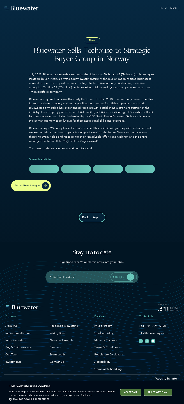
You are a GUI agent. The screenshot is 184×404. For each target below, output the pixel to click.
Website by (166, 378)
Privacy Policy (103, 326)
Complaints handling (108, 369)
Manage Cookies (105, 340)
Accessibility (102, 362)
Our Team (11, 355)
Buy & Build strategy (18, 347)
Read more (86, 395)
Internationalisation (18, 333)
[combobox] (163, 8)
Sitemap (55, 347)
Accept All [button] (131, 392)
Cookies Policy (103, 333)
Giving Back (57, 333)
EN (161, 8)
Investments (13, 362)
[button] (44, 169)
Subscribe (118, 276)
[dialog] (92, 392)
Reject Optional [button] (158, 392)
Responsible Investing (64, 326)
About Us (11, 326)
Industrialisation (15, 340)
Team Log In (58, 355)
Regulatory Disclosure (108, 355)
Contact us (57, 362)
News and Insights (61, 340)
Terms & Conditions (107, 347)
